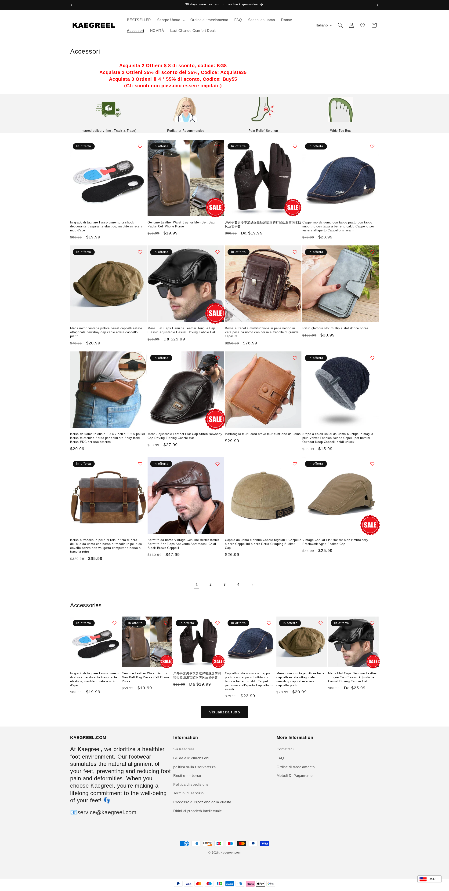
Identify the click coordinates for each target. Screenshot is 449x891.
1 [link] (197, 584)
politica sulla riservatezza (194, 767)
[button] (170, 20)
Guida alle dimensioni (191, 758)
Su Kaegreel (183, 749)
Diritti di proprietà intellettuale (197, 811)
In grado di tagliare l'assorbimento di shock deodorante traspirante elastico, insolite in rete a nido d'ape (106, 226)
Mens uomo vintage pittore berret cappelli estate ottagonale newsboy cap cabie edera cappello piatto (106, 332)
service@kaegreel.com (107, 812)
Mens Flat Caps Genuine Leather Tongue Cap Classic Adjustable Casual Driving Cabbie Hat (181, 330)
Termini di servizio (188, 793)
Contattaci (285, 749)
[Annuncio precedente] (71, 5)
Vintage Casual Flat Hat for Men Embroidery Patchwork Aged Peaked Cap (335, 542)
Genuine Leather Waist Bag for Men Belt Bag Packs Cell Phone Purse (181, 224)
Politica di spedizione (191, 784)
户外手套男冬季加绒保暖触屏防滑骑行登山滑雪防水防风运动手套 (263, 224)
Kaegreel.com (230, 852)
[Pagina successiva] (252, 584)
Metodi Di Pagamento (295, 776)
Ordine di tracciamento (296, 767)
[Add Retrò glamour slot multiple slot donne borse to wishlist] (372, 252)
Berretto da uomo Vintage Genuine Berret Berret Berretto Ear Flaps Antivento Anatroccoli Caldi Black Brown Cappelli (183, 544)
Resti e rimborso (187, 776)
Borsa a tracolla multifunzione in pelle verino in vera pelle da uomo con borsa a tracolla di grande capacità (261, 332)
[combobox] (429, 879)
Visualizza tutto (224, 712)
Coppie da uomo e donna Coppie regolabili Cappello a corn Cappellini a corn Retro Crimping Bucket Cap (263, 544)
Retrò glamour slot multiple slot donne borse (335, 328)
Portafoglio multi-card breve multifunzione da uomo (263, 434)
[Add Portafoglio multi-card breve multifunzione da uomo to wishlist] (295, 358)
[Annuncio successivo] (378, 5)
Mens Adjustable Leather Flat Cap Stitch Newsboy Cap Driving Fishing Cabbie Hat (185, 436)
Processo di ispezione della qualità (202, 802)
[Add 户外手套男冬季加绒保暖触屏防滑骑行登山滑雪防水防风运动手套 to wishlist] (295, 146)
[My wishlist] (362, 25)
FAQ (280, 758)
